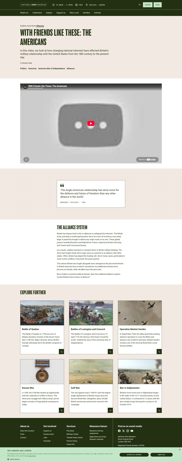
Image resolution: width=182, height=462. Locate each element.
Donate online (48, 434)
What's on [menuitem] (24, 13)
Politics (23, 68)
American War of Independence (51, 68)
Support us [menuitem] (61, 13)
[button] (61, 459)
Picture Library (72, 441)
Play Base (70, 431)
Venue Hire (71, 444)
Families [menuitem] (86, 13)
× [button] (179, 449)
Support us (47, 431)
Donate (147, 5)
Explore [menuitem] (49, 13)
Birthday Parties (72, 434)
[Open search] (139, 4)
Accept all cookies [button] (134, 455)
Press (22, 434)
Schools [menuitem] (97, 13)
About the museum (27, 431)
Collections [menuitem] (37, 13)
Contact (23, 438)
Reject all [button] (161, 455)
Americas (32, 68)
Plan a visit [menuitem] (74, 13)
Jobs (45, 438)
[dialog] (91, 454)
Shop (158, 5)
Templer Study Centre (74, 438)
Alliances (40, 26)
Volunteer (46, 441)
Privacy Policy (31, 456)
